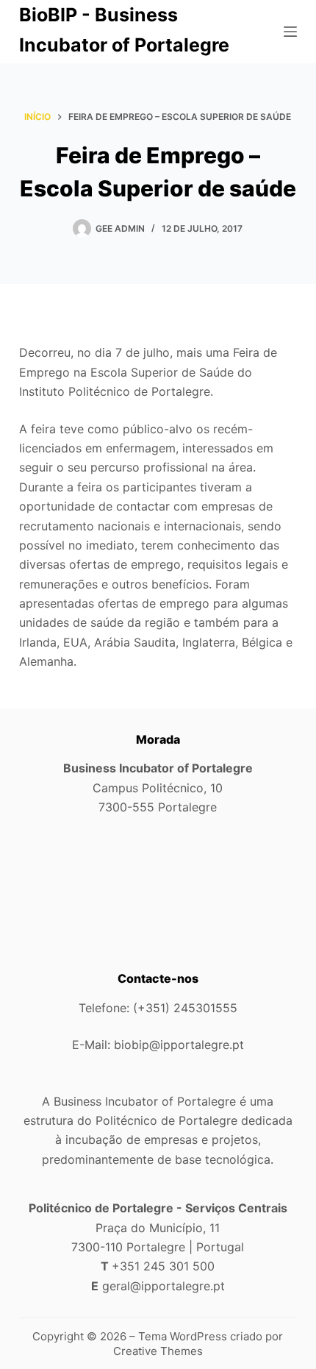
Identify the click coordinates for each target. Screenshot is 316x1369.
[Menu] (290, 31)
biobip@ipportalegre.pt (179, 1044)
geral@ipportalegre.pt (163, 1286)
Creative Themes (158, 1351)
